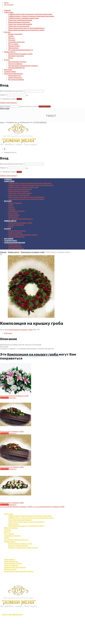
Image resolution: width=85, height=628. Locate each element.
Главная (7, 10)
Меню (6, 3)
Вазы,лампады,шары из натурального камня (26, 30)
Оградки (11, 40)
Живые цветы (9, 52)
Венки (10, 58)
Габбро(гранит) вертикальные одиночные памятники (30, 14)
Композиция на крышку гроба (20, 54)
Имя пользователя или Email (12, 91)
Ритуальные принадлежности (20, 50)
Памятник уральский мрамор (20, 24)
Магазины (8, 70)
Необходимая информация (15, 567)
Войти (19, 99)
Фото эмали (13, 44)
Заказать (12, 398)
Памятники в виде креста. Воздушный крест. (26, 28)
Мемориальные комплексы (19, 22)
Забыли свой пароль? (8, 103)
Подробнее (4, 398)
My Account (8, 5)
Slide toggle (4, 109)
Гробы (10, 36)
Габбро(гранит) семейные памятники (23, 18)
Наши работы (9, 559)
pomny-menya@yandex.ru (12, 614)
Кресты (11, 38)
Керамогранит (14, 46)
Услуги (7, 60)
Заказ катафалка (15, 64)
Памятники (8, 12)
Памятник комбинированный (20, 20)
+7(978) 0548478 (40, 122)
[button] (1, 254)
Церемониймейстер (16, 68)
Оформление (13, 48)
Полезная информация (13, 74)
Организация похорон (17, 62)
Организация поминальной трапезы (23, 66)
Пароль (3, 95)
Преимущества (14, 76)
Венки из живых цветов (18, 546)
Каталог (7, 32)
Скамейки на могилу (16, 42)
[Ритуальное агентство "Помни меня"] (42, 134)
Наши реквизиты (15, 78)
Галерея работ (10, 72)
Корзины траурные (16, 56)
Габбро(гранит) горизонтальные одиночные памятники (31, 16)
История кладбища (16, 80)
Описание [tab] (8, 333)
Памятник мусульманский (18, 26)
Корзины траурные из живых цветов (23, 548)
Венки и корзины (15, 34)
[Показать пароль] (27, 95)
